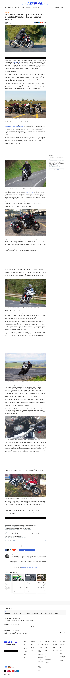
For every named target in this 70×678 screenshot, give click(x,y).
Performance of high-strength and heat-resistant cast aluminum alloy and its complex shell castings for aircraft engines (56, 163)
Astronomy (61, 645)
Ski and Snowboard (39, 667)
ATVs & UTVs (40, 648)
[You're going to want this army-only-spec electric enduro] (13, 577)
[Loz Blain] (7, 556)
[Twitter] (37, 22)
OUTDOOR (17, 7)
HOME (5, 7)
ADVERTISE (25, 651)
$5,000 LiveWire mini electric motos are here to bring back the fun (25, 584)
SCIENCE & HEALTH (36, 7)
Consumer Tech (47, 645)
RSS (24, 657)
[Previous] (7, 583)
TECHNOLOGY (47, 641)
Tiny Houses (40, 647)
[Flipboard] (43, 22)
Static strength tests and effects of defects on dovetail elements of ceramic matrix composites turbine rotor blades (22, 533)
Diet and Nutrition (63, 656)
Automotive (55, 644)
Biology (61, 647)
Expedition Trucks (41, 657)
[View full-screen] (45, 26)
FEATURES (25, 648)
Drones (46, 647)
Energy (32, 644)
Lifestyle (46, 653)
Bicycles (54, 645)
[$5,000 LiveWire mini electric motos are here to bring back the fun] (25, 577)
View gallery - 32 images (25, 57)
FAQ (24, 658)
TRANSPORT (28, 7)
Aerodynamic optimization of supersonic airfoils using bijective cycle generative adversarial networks (20, 525)
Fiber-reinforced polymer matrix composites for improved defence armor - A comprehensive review (56, 158)
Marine (54, 647)
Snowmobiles (40, 669)
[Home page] (35, 3)
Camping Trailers (40, 654)
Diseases (61, 660)
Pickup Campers (40, 662)
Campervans (40, 652)
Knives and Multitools (39, 659)
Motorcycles (7, 12)
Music (46, 654)
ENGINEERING (10, 7)
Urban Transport (55, 650)
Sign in (7, 612)
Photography (47, 657)
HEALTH (61, 651)
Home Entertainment (48, 651)
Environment (62, 648)
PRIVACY (25, 654)
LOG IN (62, 7)
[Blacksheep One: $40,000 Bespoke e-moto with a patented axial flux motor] (37, 577)
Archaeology (62, 644)
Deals (46, 663)
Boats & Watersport (39, 651)
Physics (61, 650)
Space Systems (33, 651)
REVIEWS (25, 649)
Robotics (32, 650)
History (46, 650)
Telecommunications (48, 660)
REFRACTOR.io (62, 641)
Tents (39, 670)
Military (32, 648)
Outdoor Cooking (40, 661)
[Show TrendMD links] (45, 540)
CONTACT (25, 655)
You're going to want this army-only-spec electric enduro (13, 584)
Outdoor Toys (40, 645)
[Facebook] (35, 22)
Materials (32, 647)
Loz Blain (12, 554)
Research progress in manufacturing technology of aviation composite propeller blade (17, 528)
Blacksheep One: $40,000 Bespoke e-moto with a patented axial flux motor (37, 585)
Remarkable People (48, 659)
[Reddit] (41, 22)
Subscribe (11, 651)
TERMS (25, 652)
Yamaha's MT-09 (29, 192)
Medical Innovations (62, 662)
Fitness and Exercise (62, 658)
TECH (23, 7)
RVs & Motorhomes (40, 665)
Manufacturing (33, 645)
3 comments (28, 550)
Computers (46, 644)
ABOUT (25, 644)
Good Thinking (47, 648)
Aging (61, 653)
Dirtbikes (39, 655)
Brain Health (62, 654)
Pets (45, 656)
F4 (19, 62)
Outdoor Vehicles (40, 644)
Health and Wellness (61, 665)
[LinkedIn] (39, 22)
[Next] (44, 583)
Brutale (15, 62)
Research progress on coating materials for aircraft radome (14, 536)
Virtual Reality (47, 662)
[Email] (45, 22)
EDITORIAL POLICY (25, 646)
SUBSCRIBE (57, 7)
